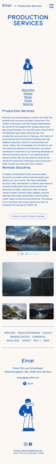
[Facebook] (30, 444)
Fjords (28, 100)
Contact (26, 340)
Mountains (28, 89)
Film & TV (47, 332)
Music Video (13, 340)
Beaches (28, 104)
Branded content (20, 336)
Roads (28, 96)
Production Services (29, 332)
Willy (36, 340)
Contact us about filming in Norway (28, 216)
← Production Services (28, 5)
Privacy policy (20, 450)
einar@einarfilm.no (28, 377)
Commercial (39, 336)
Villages (28, 93)
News (46, 340)
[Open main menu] (51, 6)
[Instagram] (25, 444)
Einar (7, 5)
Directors (9, 332)
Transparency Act (34, 450)
